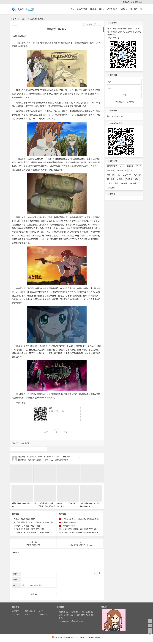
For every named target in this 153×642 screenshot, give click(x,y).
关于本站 (133, 9)
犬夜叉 (109, 183)
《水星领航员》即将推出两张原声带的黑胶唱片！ (80, 529)
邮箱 (15, 580)
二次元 (101, 9)
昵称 (15, 574)
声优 (131, 170)
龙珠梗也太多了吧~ (69, 522)
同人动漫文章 (112, 166)
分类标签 (138, 2)
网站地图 (82, 637)
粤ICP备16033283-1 (93, 637)
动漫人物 (110, 175)
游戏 (116, 183)
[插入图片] (99, 573)
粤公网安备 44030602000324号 (66, 637)
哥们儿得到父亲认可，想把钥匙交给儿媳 (29, 529)
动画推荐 (18, 449)
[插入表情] (94, 573)
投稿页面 (123, 9)
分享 (65, 432)
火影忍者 (110, 188)
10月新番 (110, 179)
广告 (118, 175)
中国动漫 (110, 170)
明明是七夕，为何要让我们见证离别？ (28, 526)
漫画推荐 (130, 166)
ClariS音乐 (16, 614)
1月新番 (124, 183)
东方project (127, 175)
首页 (72, 9)
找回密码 (130, 102)
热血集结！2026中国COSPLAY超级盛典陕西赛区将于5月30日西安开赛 (88, 532)
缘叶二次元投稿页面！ (115, 116)
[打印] (83, 24)
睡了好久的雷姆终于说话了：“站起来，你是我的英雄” (33, 522)
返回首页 (126, 2)
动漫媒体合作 (112, 9)
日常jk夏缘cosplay (68, 526)
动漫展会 (28, 614)
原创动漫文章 (82, 9)
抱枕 (132, 2)
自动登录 (120, 102)
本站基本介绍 (43, 614)
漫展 (137, 179)
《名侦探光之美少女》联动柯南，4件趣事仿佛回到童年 (82, 519)
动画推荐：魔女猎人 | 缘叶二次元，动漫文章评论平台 (48, 460)
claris (122, 166)
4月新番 (133, 183)
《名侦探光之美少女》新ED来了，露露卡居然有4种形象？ (35, 532)
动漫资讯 (120, 179)
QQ (14, 585)
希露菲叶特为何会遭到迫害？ (25, 519)
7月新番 (129, 179)
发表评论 (92, 24)
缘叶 (64, 457)
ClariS (93, 9)
